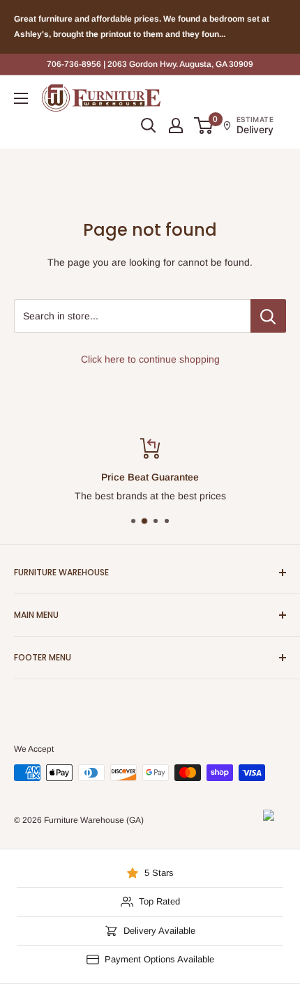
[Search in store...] (268, 316)
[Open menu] (21, 98)
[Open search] (148, 125)
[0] (204, 125)
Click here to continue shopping (150, 359)
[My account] (176, 125)
